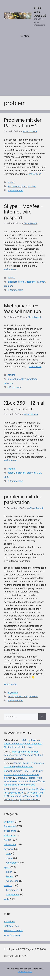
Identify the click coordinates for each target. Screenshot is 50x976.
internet (41, 281)
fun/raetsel (10, 826)
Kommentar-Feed (13, 930)
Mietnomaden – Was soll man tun (22, 308)
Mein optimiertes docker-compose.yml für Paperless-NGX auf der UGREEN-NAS (23, 743)
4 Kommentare (15, 190)
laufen (9, 876)
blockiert (12, 281)
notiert (11, 182)
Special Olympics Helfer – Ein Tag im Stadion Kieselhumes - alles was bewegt (23, 774)
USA (39, 472)
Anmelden (9, 921)
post (23, 186)
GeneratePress (25, 971)
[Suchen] (42, 716)
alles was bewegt (40, 11)
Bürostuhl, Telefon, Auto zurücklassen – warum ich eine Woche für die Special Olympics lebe (24, 781)
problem (31, 186)
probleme (32, 379)
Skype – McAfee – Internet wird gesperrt (23, 211)
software (8, 849)
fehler (11, 696)
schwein (8, 383)
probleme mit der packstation (22, 499)
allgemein (13, 692)
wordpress (12, 862)
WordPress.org (12, 935)
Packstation (14, 186)
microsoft (20, 472)
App (8, 853)
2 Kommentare (15, 290)
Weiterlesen (35, 174)
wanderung (12, 881)
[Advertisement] (25, 66)
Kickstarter (10, 835)
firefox (21, 281)
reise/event (10, 844)
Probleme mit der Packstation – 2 (22, 122)
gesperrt (30, 281)
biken (9, 871)
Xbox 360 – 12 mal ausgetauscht (24, 405)
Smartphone (12, 894)
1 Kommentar (15, 387)
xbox (6, 477)
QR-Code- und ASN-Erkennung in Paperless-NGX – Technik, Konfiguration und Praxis (23, 796)
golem (11, 472)
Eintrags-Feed (11, 926)
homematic (12, 890)
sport (7, 867)
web (6, 899)
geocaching (10, 830)
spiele (9, 858)
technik (11, 468)
